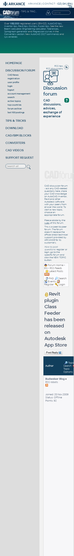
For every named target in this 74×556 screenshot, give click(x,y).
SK (64, 3)
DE (70, 7)
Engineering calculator (34, 28)
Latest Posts (56, 271)
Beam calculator (12, 28)
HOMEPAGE (14, 63)
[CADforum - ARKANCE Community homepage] (11, 12)
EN (45, 268)
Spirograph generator (16, 31)
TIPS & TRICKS (16, 120)
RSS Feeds (56, 268)
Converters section (14, 34)
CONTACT (49, 3)
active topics (14, 101)
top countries (14, 105)
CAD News (13, 75)
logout (11, 90)
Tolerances (52, 28)
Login (62, 284)
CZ (59, 3)
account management (19, 93)
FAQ (51, 278)
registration (14, 78)
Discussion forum (55, 91)
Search (62, 278)
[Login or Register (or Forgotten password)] (48, 13)
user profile (13, 82)
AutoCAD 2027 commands (45, 34)
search (11, 97)
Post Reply (52, 352)
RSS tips (58, 66)
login (10, 86)
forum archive (15, 108)
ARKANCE (34, 3)
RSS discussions (54, 68)
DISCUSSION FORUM (20, 70)
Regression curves (42, 31)
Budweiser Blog (55, 378)
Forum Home (55, 265)
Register (49, 284)
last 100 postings (16, 112)
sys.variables (10, 36)
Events (52, 281)
